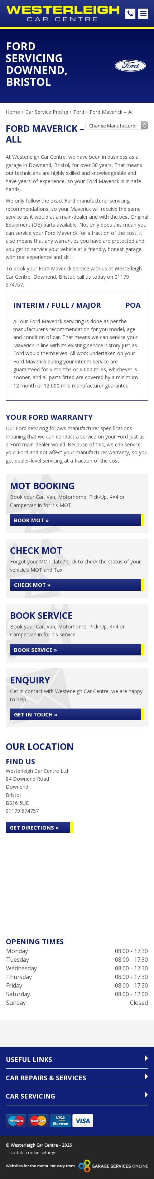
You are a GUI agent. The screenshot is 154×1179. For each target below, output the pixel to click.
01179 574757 (22, 810)
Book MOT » (31, 520)
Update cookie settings (32, 1153)
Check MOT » (32, 584)
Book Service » (35, 649)
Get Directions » (34, 827)
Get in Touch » (35, 714)
